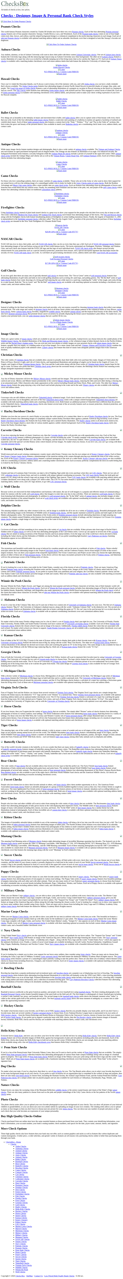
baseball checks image (62, 998)
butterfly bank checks (84, 751)
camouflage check (48, 190)
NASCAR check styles (84, 248)
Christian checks (22, 360)
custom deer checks (59, 810)
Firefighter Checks (61, 198)
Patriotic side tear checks (78, 574)
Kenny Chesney (21, 1220)
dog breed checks (22, 1076)
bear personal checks (58, 770)
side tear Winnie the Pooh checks (56, 592)
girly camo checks (110, 187)
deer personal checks (104, 806)
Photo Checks (20, 1252)
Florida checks (69, 622)
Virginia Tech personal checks (89, 695)
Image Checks (20, 1216)
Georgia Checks (21, 1203)
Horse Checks (20, 1213)
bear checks (20, 766)
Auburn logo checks (113, 55)
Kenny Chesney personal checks (25, 458)
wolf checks (34, 494)
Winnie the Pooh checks (31, 588)
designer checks (42, 309)
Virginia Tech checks (65, 693)
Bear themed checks (8, 772)
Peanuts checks (78, 32)
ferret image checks (75, 791)
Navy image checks (57, 944)
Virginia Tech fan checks (69, 697)
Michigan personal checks (43, 682)
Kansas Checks (21, 1218)
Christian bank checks (96, 364)
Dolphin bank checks (58, 513)
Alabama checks (7, 609)
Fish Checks (20, 1196)
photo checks (68, 1109)
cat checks (63, 529)
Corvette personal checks (10, 444)
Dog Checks (20, 1190)
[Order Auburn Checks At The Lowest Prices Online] (61, 44)
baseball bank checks (71, 996)
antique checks (81, 149)
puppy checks (84, 877)
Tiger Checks (20, 1261)
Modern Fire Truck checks (28, 215)
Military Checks (21, 1235)
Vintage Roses (59, 156)
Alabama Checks (21, 1149)
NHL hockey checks (9, 1015)
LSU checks (97, 473)
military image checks (106, 900)
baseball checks (85, 992)
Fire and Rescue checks (113, 215)
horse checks (47, 711)
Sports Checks (20, 1259)
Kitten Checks (20, 1222)
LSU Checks (20, 1224)
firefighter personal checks (28, 219)
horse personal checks (74, 716)
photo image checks (104, 343)
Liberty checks (47, 347)
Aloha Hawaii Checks (61, 69)
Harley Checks (21, 1207)
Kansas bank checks (69, 647)
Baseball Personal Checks (11, 994)
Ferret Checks (20, 1192)
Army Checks (20, 1155)
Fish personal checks (33, 555)
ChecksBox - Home (13, 1142)
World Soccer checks (112, 864)
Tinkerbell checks (45, 397)
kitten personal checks (22, 825)
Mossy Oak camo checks (22, 185)
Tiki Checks (21, 90)
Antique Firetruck (90, 156)
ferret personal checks (51, 789)
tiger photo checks (24, 735)
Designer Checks (61, 293)
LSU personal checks (58, 482)
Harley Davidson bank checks (97, 423)
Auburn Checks (21, 1157)
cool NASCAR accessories (107, 253)
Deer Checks (20, 1183)
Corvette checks (57, 435)
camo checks (57, 181)
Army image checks (76, 961)
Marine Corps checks (20, 917)
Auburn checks (107, 57)
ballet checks (70, 118)
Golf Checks (20, 1205)
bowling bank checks (63, 977)
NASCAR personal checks (104, 244)
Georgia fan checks (59, 661)
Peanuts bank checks (90, 34)
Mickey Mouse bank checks (68, 381)
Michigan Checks (22, 1231)
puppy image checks (89, 879)
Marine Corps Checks (23, 1226)
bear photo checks (99, 768)
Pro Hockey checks (84, 1017)
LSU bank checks (79, 477)
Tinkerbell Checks (22, 1263)
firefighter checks (12, 213)
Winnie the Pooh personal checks (62, 588)
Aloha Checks (20, 1146)
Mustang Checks (21, 1237)
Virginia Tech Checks (23, 1265)
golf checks (52, 276)
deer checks (74, 803)
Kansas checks (101, 640)
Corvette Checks (21, 1181)
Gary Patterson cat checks (97, 536)
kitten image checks (21, 829)
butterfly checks (82, 747)
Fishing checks (103, 555)
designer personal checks (18, 314)
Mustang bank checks (9, 843)
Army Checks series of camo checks (90, 183)
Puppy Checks (20, 1255)
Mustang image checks (66, 848)
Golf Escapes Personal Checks (61, 261)
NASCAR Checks (61, 229)
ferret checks (61, 785)
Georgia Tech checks (80, 664)
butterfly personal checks (12, 749)
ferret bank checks (17, 787)
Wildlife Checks (21, 1268)
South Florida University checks (59, 628)
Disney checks (88, 385)
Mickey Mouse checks (42, 379)
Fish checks (100, 548)
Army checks (85, 954)
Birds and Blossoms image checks (55, 341)
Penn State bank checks (38, 1057)
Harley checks (85, 421)
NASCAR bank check (22, 253)
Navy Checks (20, 1244)
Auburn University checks (86, 55)
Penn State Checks (22, 1250)
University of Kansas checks (12, 643)
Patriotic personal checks (25, 572)
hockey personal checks (42, 1013)
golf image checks (55, 282)
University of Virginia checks (58, 701)
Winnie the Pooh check (104, 590)
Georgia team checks (47, 659)
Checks (13, 1144)
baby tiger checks (62, 737)
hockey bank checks (13, 1017)
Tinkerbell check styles (54, 400)
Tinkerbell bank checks (29, 404)
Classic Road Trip (72, 156)
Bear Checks (20, 1164)
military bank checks (9, 906)
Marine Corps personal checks (33, 923)
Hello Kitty (18, 1036)
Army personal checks (49, 956)
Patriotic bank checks (15, 569)
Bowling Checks (21, 1168)
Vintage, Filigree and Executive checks (97, 345)
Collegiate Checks (22, 1179)
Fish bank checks (52, 550)
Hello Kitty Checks (22, 1209)
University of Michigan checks (94, 678)
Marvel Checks (21, 1229)
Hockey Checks (21, 1211)
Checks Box (20, 1276)
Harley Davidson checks (98, 416)
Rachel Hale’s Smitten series (22, 343)
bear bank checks (101, 766)
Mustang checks (35, 841)
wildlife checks (54, 312)
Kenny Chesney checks (101, 454)
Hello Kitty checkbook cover (40, 1042)
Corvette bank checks (97, 440)
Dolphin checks (93, 511)
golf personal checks (99, 276)
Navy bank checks (17, 938)
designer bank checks (95, 307)
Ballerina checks (72, 124)
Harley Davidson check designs (13, 421)
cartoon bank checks (24, 312)
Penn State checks (91, 1052)
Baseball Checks (21, 1161)
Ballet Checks (61, 103)
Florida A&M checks (80, 626)
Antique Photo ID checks (61, 154)
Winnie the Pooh (21, 1270)
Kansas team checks (102, 643)
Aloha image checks (57, 90)
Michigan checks (26, 676)
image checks (27, 339)
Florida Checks (21, 1198)
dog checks (57, 1071)
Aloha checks (89, 84)
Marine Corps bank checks (88, 919)
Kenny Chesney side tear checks (95, 458)
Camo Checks (61, 166)
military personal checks (96, 898)
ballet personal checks (36, 122)
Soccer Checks (21, 1257)
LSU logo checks (92, 475)
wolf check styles (51, 498)
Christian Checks (21, 1177)
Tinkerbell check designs (105, 400)
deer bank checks (113, 803)
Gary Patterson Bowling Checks (81, 980)
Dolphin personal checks (68, 515)
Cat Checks (19, 1174)
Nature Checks (21, 1242)
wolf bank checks (106, 494)
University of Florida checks (77, 624)
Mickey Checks (21, 1233)
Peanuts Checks (21, 1248)
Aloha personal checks (11, 93)
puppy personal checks (91, 881)
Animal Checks (21, 1151)
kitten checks (19, 532)
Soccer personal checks (99, 862)
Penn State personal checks (16, 1055)
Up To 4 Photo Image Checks (61, 324)
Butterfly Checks (21, 1166)
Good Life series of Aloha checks (23, 88)
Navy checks (22, 935)
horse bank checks (90, 714)
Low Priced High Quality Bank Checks (59, 1276)
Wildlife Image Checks (9, 341)
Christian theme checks (32, 364)
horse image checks (24, 720)
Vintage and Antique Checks (109, 149)
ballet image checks (41, 120)
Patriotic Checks (21, 1246)
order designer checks (37, 316)
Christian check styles (42, 366)
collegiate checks (11, 475)
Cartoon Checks (21, 1172)
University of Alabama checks (80, 605)
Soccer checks (15, 860)
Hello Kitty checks (90, 1036)
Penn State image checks (25, 1059)
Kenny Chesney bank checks (16, 456)
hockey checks (60, 1011)
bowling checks (62, 973)
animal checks (75, 312)
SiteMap (29, 1276)
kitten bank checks (106, 829)
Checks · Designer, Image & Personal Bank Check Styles (47, 15)
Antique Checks (61, 135)
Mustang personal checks (38, 848)
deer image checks (85, 808)
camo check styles (61, 185)
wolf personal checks (57, 496)
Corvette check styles (9, 437)
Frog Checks (20, 1200)
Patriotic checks (87, 567)
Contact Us (38, 1276)
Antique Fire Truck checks (52, 215)
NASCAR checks (46, 244)
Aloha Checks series (30, 86)
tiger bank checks (72, 732)
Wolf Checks (20, 1272)
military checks (29, 896)
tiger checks (104, 730)
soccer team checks (86, 864)
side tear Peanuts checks (10, 38)
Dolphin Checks (21, 1187)
